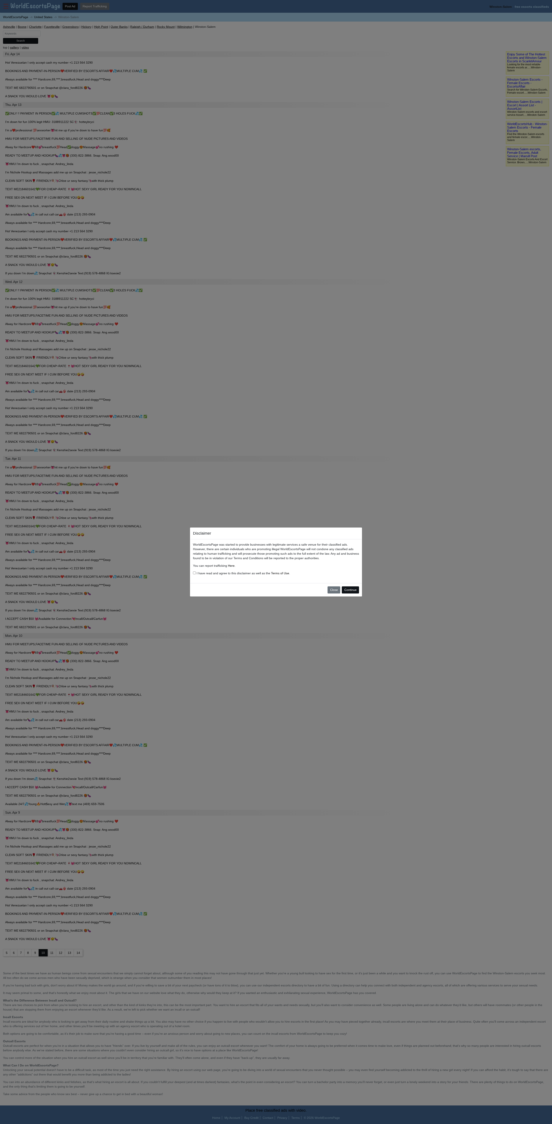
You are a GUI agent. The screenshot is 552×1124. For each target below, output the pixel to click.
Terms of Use (280, 573)
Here (231, 565)
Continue (350, 590)
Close (334, 590)
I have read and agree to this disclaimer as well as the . (243, 573)
